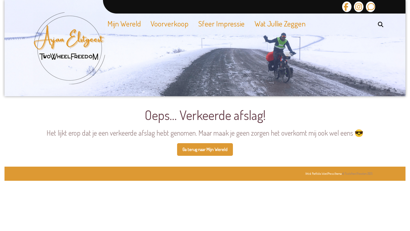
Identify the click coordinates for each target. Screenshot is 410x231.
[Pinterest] (369, 7)
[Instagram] (357, 7)
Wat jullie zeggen (280, 23)
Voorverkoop (169, 23)
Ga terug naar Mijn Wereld (207, 151)
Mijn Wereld (124, 23)
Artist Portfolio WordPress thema (323, 173)
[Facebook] (346, 7)
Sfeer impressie (221, 23)
